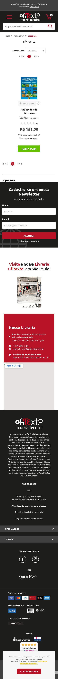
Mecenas (32, 36)
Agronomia (19, 36)
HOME (7, 36)
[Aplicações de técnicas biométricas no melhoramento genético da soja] (29, 88)
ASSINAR (29, 235)
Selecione (32, 50)
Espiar (27, 103)
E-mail (5, 219)
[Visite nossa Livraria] (29, 428)
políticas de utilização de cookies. (33, 662)
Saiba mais (29, 148)
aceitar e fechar (29, 671)
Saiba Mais (34, 6)
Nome (5, 205)
